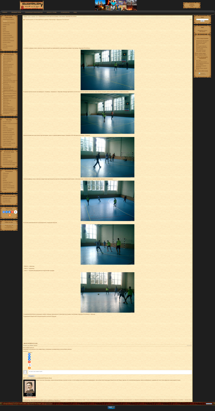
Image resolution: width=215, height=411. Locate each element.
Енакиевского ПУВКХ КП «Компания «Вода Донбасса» (9, 110)
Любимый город (16, 12)
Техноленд (5, 84)
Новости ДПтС (6, 100)
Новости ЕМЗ (6, 61)
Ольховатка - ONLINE (200, 51)
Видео (4, 62)
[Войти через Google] (15, 212)
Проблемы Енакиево (7, 64)
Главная (4, 12)
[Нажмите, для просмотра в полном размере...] (107, 89)
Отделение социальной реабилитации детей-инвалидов (10, 91)
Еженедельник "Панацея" (201, 42)
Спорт (4, 77)
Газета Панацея (6, 78)
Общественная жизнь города (9, 80)
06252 (197, 44)
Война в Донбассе (7, 106)
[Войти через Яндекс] (12, 212)
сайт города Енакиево (47, 403)
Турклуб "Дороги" (199, 64)
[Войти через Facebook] (9, 212)
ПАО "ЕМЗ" (198, 60)
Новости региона (6, 58)
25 (36, 16)
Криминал (5, 68)
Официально (6, 71)
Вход (75, 12)
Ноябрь (33, 16)
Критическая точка (7, 73)
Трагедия (5, 70)
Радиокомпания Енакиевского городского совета (9, 96)
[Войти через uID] (3, 212)
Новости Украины (7, 59)
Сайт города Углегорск (201, 50)
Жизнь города (6, 56)
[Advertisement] (64, 34)
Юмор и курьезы (6, 65)
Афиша (4, 102)
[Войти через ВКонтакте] (6, 212)
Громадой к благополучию (201, 47)
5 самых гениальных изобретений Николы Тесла (38, 378)
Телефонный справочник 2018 (34, 12)
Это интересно (65, 12)
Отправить (31, 376)
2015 (29, 16)
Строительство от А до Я (201, 61)
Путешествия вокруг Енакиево (9, 93)
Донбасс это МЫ (52, 12)
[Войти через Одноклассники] (10, 215)
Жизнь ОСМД (6, 103)
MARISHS (35, 345)
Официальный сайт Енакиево (202, 40)
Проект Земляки (199, 48)
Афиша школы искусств (8, 108)
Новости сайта (6, 86)
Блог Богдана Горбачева (201, 46)
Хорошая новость (7, 67)
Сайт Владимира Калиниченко (202, 63)
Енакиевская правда (200, 43)
